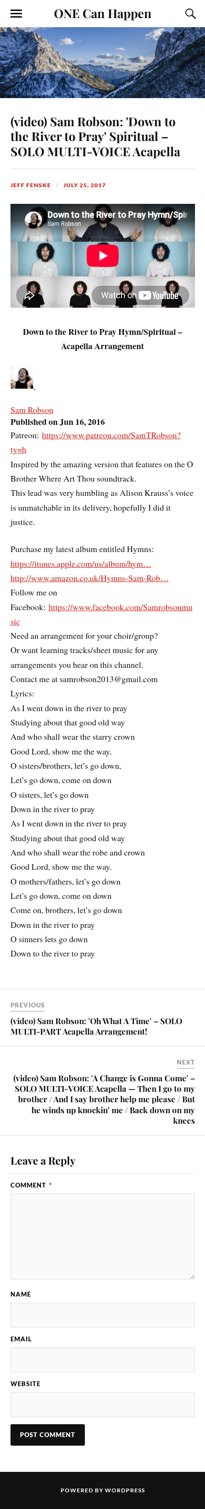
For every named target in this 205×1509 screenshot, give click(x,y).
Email (21, 1339)
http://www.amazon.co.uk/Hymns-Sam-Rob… (89, 577)
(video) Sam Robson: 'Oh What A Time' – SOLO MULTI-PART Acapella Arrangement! (96, 1026)
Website (25, 1384)
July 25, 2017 (84, 185)
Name (20, 1294)
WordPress (125, 1490)
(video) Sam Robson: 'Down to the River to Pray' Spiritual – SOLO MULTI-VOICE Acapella (95, 136)
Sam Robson (31, 409)
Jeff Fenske (30, 185)
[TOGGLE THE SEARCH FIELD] (189, 14)
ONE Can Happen (103, 13)
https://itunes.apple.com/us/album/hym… (81, 563)
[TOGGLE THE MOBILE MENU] (16, 14)
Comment (31, 1185)
